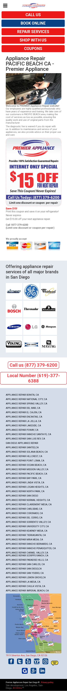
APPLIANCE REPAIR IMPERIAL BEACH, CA (27, 590)
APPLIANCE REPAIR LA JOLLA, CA (23, 421)
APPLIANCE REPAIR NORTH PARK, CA (25, 491)
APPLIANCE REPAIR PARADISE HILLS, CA (27, 560)
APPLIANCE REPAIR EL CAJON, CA (23, 412)
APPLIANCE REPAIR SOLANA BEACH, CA (27, 451)
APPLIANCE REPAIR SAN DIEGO (22, 495)
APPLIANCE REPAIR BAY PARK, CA (23, 478)
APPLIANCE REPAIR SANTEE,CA (22, 447)
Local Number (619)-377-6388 (33, 378)
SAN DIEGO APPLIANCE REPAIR (22, 443)
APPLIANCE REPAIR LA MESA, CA (23, 581)
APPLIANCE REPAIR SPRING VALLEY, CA (26, 403)
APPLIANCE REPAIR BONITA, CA (22, 394)
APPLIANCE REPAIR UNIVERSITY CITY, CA (27, 526)
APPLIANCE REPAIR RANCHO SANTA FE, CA (28, 434)
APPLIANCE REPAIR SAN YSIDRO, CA (25, 573)
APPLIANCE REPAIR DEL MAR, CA (23, 408)
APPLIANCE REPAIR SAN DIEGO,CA (24, 568)
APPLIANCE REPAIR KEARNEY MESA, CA (26, 530)
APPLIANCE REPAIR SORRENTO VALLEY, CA (28, 522)
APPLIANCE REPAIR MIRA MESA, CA (24, 539)
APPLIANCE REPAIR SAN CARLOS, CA (25, 564)
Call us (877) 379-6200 (33, 365)
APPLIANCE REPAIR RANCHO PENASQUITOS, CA (31, 548)
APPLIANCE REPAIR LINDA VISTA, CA (25, 482)
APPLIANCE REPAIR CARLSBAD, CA (24, 508)
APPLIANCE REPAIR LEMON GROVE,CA (26, 577)
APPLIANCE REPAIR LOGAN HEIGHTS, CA (27, 487)
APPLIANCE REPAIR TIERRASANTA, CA (26, 535)
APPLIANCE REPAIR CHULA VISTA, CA (25, 586)
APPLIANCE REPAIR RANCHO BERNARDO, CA (29, 544)
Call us (33, 15)
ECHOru (17, 688)
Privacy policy (47, 682)
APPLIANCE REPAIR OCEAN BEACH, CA (26, 465)
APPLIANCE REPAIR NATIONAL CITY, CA (26, 399)
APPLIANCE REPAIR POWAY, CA (22, 430)
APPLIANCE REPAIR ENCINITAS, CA (24, 416)
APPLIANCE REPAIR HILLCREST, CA (24, 456)
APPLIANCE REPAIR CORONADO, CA (24, 513)
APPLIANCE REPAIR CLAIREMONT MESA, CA (29, 504)
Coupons (33, 48)
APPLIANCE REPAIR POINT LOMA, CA (25, 460)
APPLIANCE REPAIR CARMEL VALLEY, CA (27, 552)
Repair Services (33, 31)
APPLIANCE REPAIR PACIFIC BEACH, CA (26, 473)
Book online (33, 23)
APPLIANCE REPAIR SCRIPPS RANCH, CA (27, 555)
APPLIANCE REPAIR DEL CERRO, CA (24, 517)
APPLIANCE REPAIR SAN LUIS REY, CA (25, 438)
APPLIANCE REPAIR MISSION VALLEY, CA (27, 469)
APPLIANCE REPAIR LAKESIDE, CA (23, 425)
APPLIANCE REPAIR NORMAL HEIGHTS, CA (28, 500)
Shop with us (33, 40)
